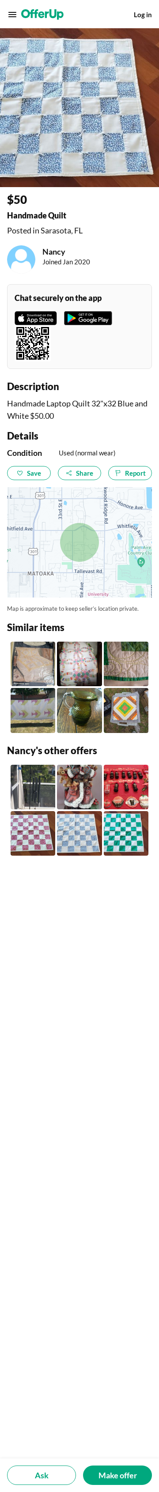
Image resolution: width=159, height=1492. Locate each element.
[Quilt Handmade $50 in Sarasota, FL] (126, 833)
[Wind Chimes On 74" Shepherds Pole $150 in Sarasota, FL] (33, 787)
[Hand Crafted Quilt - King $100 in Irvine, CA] (33, 664)
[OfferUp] (42, 14)
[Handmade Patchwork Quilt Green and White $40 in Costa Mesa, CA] (126, 664)
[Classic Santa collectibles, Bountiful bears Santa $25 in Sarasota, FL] (79, 787)
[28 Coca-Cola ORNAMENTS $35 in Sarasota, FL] (126, 787)
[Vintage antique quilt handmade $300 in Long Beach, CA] (33, 710)
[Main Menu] (12, 14)
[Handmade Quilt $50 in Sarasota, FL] (33, 833)
